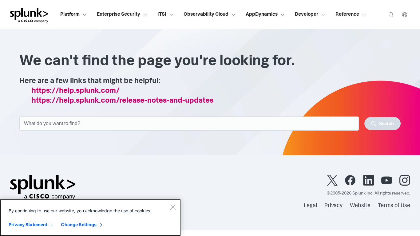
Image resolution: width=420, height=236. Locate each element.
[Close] (173, 207)
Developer (306, 14)
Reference (347, 14)
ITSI (161, 14)
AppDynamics (262, 14)
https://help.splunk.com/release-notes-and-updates (122, 101)
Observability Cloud (206, 14)
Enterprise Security (118, 14)
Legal (310, 206)
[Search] (391, 14)
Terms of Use (394, 206)
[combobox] (210, 123)
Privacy (333, 206)
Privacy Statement (28, 224)
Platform (70, 14)
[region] (90, 217)
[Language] (404, 14)
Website (360, 206)
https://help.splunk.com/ (76, 91)
